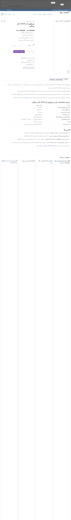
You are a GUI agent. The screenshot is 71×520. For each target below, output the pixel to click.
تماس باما (35, 14)
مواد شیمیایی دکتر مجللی (26, 62)
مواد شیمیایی (28, 21)
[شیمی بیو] (63, 14)
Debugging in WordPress (15, 6)
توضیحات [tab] (66, 79)
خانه (33, 21)
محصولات (44, 14)
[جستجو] (53, 14)
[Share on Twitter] (31, 68)
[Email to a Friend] (28, 68)
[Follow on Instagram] (4, 9)
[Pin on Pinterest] (26, 68)
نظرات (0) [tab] (52, 79)
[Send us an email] (1, 9)
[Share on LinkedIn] (24, 68)
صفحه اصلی (49, 14)
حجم (33, 44)
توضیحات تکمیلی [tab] (59, 79)
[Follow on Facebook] (5, 9)
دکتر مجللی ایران (29, 64)
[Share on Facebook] (33, 68)
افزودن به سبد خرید (19, 51)
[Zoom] (68, 71)
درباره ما (40, 14)
